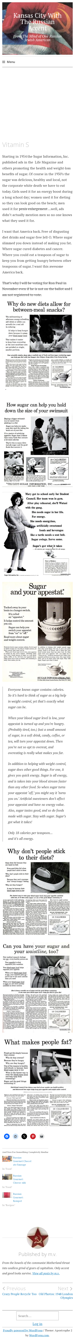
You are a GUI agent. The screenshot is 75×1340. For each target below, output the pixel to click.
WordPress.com (39, 1335)
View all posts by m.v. (46, 1273)
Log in (37, 1324)
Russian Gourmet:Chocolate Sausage (22, 1161)
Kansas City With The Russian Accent (37, 21)
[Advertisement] (37, 104)
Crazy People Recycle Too (19, 1290)
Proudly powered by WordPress (23, 1330)
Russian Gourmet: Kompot (18, 1197)
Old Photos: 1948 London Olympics (56, 1292)
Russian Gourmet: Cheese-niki (19, 1179)
